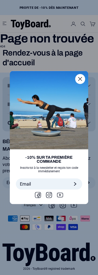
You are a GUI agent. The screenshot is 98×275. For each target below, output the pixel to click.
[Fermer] (80, 79)
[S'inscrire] (75, 184)
